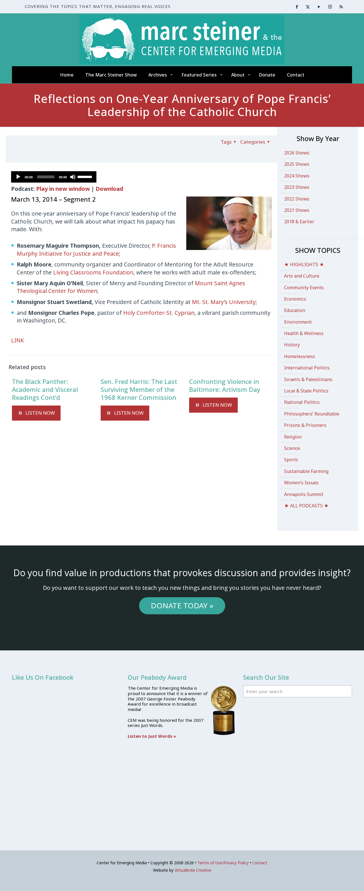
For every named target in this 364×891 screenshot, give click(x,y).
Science (292, 448)
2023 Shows (296, 187)
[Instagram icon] (330, 6)
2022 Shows (296, 199)
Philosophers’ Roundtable (311, 414)
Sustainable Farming (306, 471)
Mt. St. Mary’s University (224, 302)
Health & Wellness (304, 333)
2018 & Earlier (299, 221)
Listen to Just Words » (152, 736)
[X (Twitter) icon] (308, 6)
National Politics (302, 402)
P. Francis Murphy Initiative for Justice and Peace (96, 249)
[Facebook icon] (297, 6)
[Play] (18, 177)
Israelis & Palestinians (308, 379)
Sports (291, 459)
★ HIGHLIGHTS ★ (304, 264)
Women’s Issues (301, 482)
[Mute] (73, 177)
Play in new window (63, 189)
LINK (17, 340)
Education (294, 310)
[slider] (86, 176)
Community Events (304, 287)
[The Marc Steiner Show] (182, 39)
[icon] (341, 6)
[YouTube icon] (319, 6)
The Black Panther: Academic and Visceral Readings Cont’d (45, 389)
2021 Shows (296, 210)
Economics (295, 299)
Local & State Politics (306, 391)
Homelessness (299, 356)
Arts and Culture (301, 276)
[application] (53, 177)
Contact (259, 862)
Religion (293, 437)
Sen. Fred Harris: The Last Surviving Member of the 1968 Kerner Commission (139, 389)
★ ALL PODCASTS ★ (306, 506)
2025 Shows (296, 164)
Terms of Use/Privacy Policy (223, 862)
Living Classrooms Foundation (93, 272)
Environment (298, 322)
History (292, 345)
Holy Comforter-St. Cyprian (159, 313)
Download (109, 189)
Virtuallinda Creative (193, 870)
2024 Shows (296, 176)
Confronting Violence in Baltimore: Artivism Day (224, 385)
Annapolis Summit (303, 494)
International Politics (307, 368)
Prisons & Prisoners (305, 425)
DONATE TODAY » (182, 605)
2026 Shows (296, 153)
